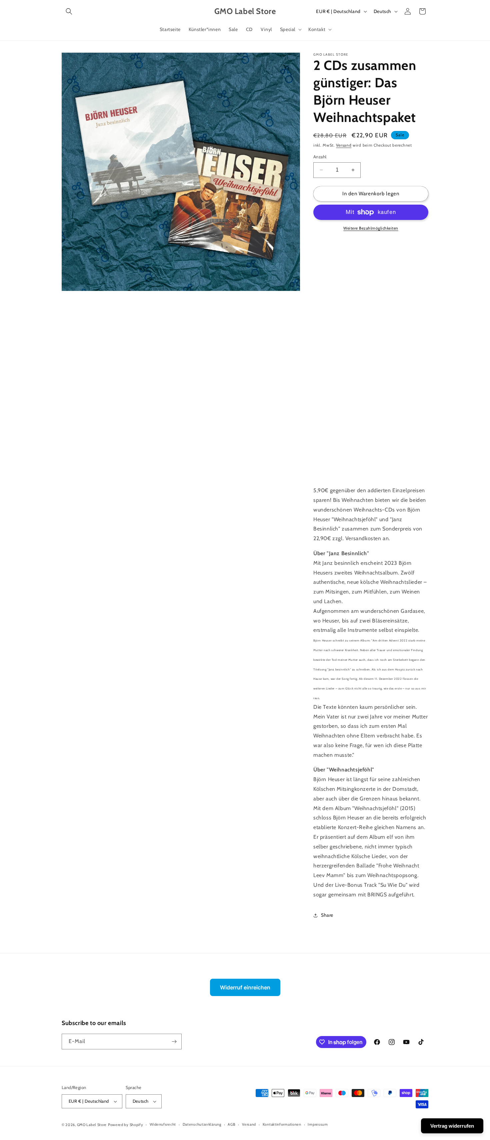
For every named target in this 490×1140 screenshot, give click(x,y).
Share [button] (327, 915)
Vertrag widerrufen (452, 1126)
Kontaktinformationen (282, 1124)
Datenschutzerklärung (202, 1124)
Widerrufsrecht (163, 1124)
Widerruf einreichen (245, 987)
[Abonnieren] (174, 1041)
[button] (69, 11)
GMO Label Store (92, 1124)
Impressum (318, 1124)
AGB (231, 1124)
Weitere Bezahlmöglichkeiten (370, 228)
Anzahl (319, 156)
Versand (343, 145)
